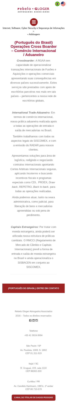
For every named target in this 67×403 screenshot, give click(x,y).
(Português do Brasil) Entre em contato (33, 288)
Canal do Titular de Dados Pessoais (33, 397)
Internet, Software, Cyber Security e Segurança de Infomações (34, 28)
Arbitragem (34, 34)
